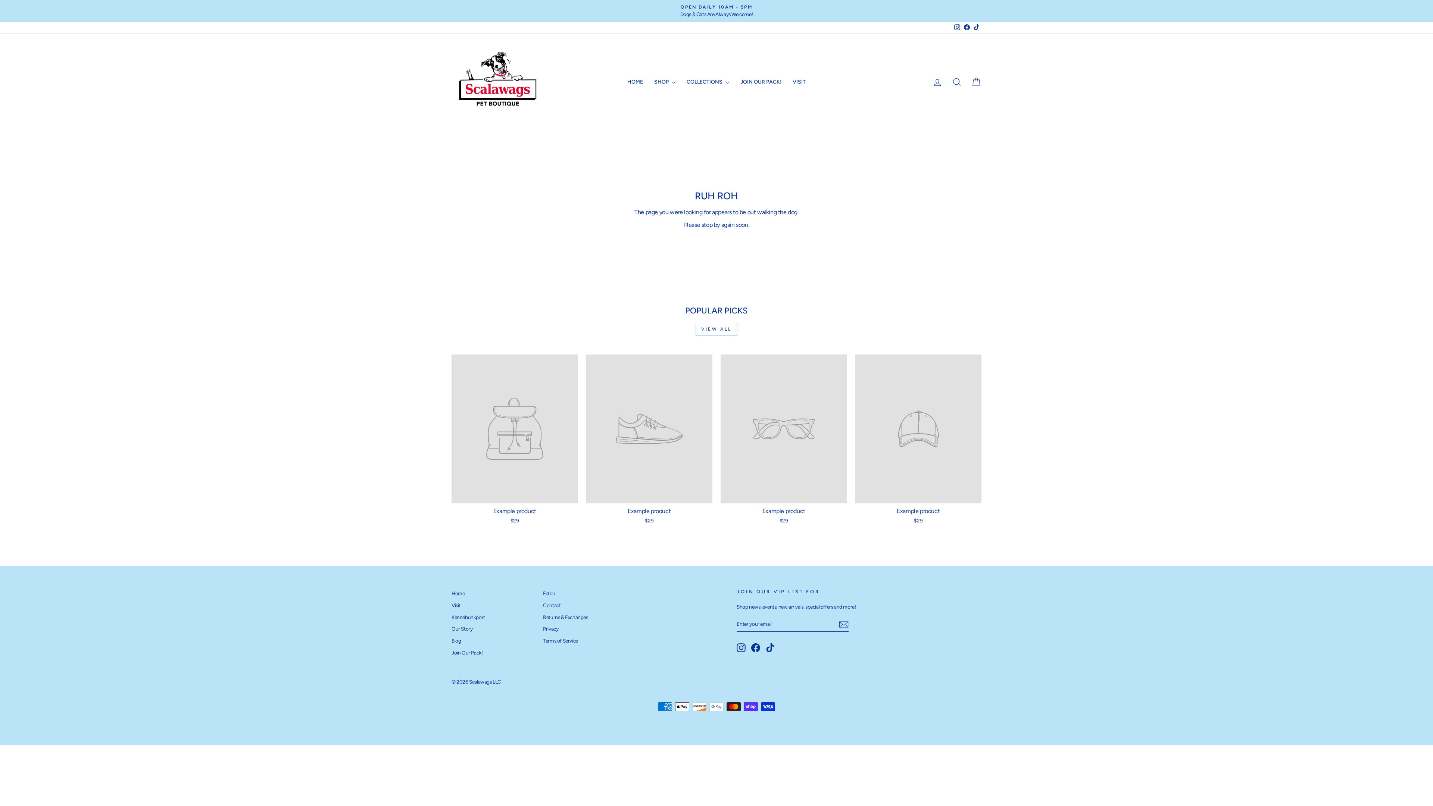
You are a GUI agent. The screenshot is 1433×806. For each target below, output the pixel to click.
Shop (662, 82)
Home (635, 82)
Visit (799, 82)
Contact (552, 605)
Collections (705, 82)
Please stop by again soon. (716, 224)
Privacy (550, 629)
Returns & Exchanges (565, 617)
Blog (456, 641)
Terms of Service (560, 641)
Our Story (462, 629)
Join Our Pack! (760, 82)
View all (716, 329)
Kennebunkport (468, 617)
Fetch (549, 593)
